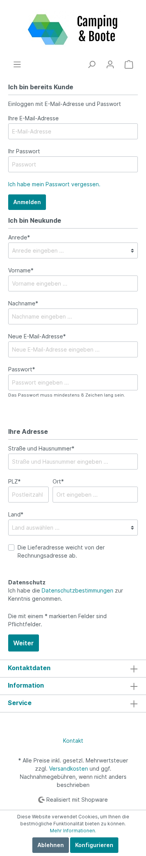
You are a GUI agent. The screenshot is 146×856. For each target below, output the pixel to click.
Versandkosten (68, 768)
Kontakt (73, 740)
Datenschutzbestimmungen (77, 590)
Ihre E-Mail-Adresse (33, 118)
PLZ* (14, 481)
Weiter (23, 643)
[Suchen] (91, 64)
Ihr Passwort (24, 151)
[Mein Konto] (110, 64)
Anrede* (19, 237)
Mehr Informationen (72, 830)
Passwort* (21, 369)
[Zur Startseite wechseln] (73, 29)
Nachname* (23, 303)
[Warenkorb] (129, 64)
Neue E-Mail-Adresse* (37, 336)
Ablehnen (50, 845)
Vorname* (20, 270)
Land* (15, 514)
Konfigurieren (94, 845)
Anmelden (27, 202)
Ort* (58, 481)
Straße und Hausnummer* (41, 448)
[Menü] (17, 64)
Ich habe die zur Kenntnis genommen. (65, 590)
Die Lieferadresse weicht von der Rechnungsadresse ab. (61, 551)
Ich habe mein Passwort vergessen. (54, 184)
